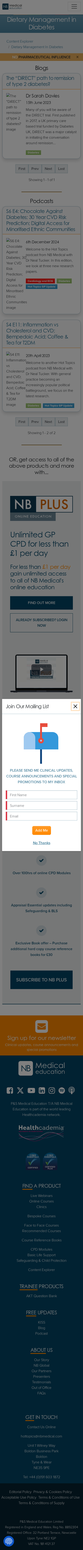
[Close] (75, 706)
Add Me (41, 830)
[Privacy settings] (8, 1541)
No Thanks (41, 842)
